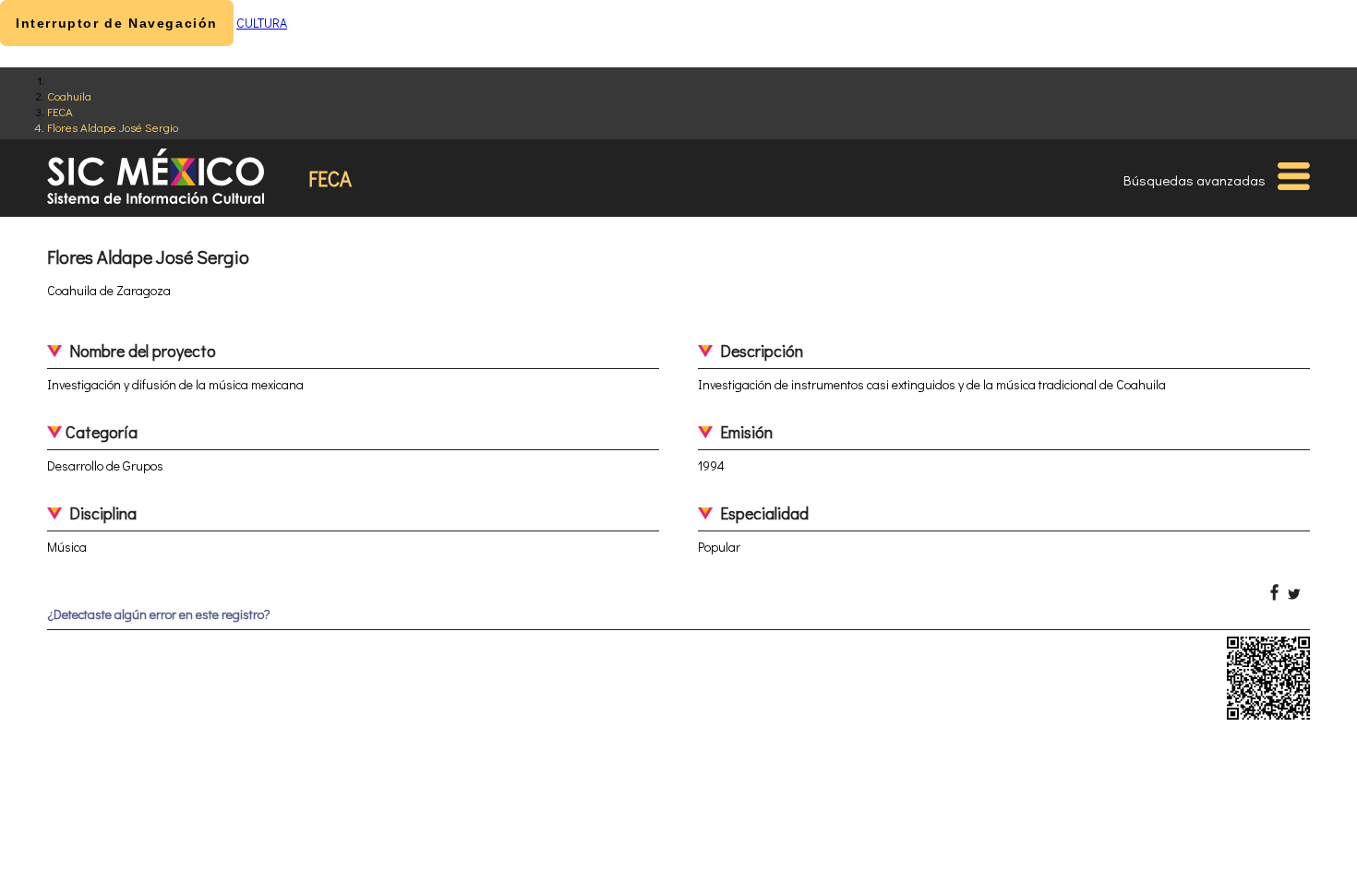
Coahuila (69, 95)
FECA (60, 111)
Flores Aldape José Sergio (112, 127)
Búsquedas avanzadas (1194, 180)
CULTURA (261, 22)
